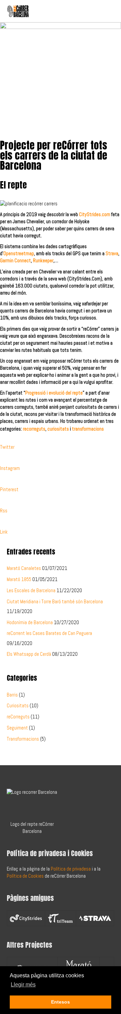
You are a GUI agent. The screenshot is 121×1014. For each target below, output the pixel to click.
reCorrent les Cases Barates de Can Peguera (49, 633)
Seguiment (17, 728)
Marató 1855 (19, 579)
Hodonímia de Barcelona (30, 622)
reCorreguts (18, 717)
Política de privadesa (71, 869)
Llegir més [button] (23, 984)
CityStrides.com (94, 214)
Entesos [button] (60, 1002)
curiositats (58, 429)
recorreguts (34, 429)
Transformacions (23, 739)
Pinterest (9, 489)
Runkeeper (43, 261)
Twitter (7, 447)
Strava (112, 253)
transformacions (88, 429)
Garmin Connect (15, 261)
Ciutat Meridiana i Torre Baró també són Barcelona (55, 602)
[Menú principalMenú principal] (106, 11)
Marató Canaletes (24, 568)
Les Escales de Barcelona (31, 590)
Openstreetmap (18, 253)
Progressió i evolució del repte (54, 393)
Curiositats (18, 706)
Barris (12, 695)
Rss (3, 511)
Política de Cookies (25, 876)
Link (4, 532)
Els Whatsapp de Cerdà (29, 654)
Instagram (10, 468)
